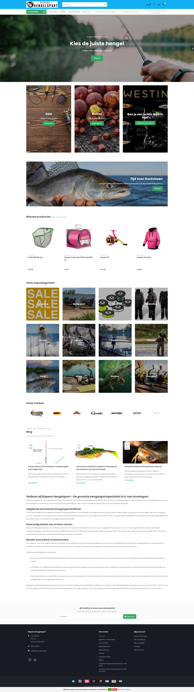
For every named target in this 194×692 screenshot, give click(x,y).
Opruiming (29, 289)
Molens (65, 325)
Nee (114, 689)
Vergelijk (137, 646)
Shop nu (97, 58)
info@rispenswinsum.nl (39, 651)
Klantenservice (74, 12)
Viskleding (138, 289)
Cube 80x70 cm (35, 257)
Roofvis (101, 361)
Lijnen (101, 289)
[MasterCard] (100, 681)
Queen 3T (104, 257)
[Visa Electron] (120, 681)
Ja (110, 689)
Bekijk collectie (59, 217)
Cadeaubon (53, 12)
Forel (28, 361)
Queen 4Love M (144, 257)
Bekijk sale (48, 123)
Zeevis (28, 325)
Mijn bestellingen (140, 640)
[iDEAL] (80, 681)
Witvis (65, 361)
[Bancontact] (107, 681)
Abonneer (131, 616)
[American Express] (73, 681)
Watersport (66, 289)
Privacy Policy (103, 643)
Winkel (63, 12)
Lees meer (32, 483)
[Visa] (114, 681)
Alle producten (139, 650)
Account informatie (140, 636)
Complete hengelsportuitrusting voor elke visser (113, 665)
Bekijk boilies (97, 123)
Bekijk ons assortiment (145, 123)
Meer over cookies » (124, 689)
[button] (1, 48)
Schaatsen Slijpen (105, 657)
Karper (101, 325)
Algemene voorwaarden (107, 640)
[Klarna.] (87, 681)
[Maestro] (93, 681)
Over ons (86, 12)
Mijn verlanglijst (139, 643)
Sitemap (101, 653)
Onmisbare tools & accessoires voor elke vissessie (113, 670)
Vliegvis (137, 325)
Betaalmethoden (104, 646)
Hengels (138, 361)
